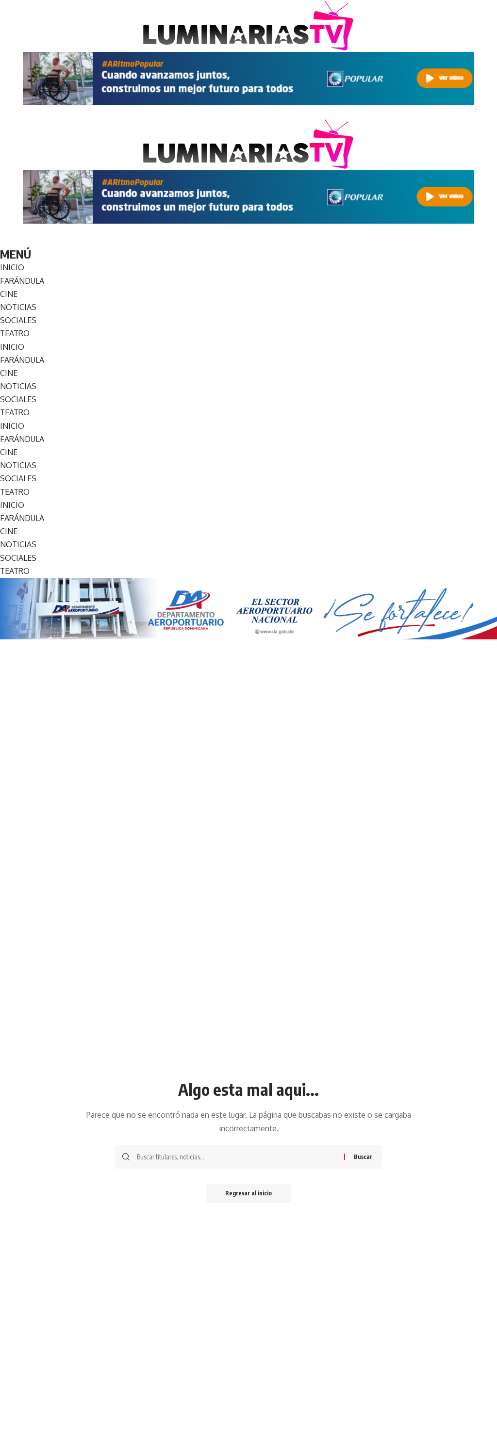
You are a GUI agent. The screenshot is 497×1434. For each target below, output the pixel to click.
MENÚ (15, 253)
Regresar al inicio (248, 1193)
